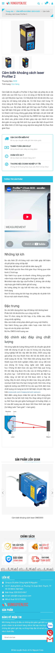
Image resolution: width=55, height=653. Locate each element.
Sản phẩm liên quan (27, 459)
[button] (3, 493)
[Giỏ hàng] (46, 3)
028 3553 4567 (20, 592)
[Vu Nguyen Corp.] (16, 2)
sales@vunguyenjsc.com (21, 596)
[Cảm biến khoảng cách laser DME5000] (27, 489)
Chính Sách (27, 536)
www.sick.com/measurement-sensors (24, 392)
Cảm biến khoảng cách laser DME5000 (27, 518)
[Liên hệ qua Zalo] (50, 626)
